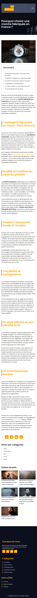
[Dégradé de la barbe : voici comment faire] (9, 511)
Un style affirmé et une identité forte (17, 86)
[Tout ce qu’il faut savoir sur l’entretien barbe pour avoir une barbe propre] (27, 492)
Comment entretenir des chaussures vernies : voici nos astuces (9, 482)
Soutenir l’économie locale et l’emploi (17, 81)
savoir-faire (17, 419)
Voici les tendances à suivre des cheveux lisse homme (8, 499)
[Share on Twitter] (11, 437)
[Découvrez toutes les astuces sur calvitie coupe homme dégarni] (27, 475)
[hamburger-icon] (32, 8)
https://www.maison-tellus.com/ (23, 154)
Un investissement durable (14, 89)
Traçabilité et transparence (14, 83)
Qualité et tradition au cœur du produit (18, 78)
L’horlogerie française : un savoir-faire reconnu (17, 75)
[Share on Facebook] (7, 437)
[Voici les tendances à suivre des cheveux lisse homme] (9, 492)
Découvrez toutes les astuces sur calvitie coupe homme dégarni (26, 482)
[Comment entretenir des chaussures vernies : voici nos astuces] (9, 475)
